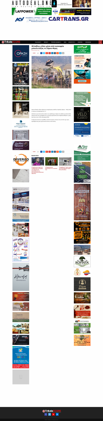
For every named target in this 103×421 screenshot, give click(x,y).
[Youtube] (95, 42)
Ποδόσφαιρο (38, 42)
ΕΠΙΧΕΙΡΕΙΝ (80, 42)
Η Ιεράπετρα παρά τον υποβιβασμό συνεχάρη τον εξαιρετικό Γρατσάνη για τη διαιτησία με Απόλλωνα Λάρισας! (38, 170)
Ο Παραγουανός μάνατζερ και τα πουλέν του (51, 168)
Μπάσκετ (46, 42)
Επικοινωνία (88, 42)
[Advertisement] (51, 31)
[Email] (97, 42)
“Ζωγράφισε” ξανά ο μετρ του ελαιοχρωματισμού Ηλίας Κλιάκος (65, 168)
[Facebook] (92, 42)
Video (65, 42)
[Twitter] (94, 42)
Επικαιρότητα (71, 42)
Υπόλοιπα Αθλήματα (56, 42)
